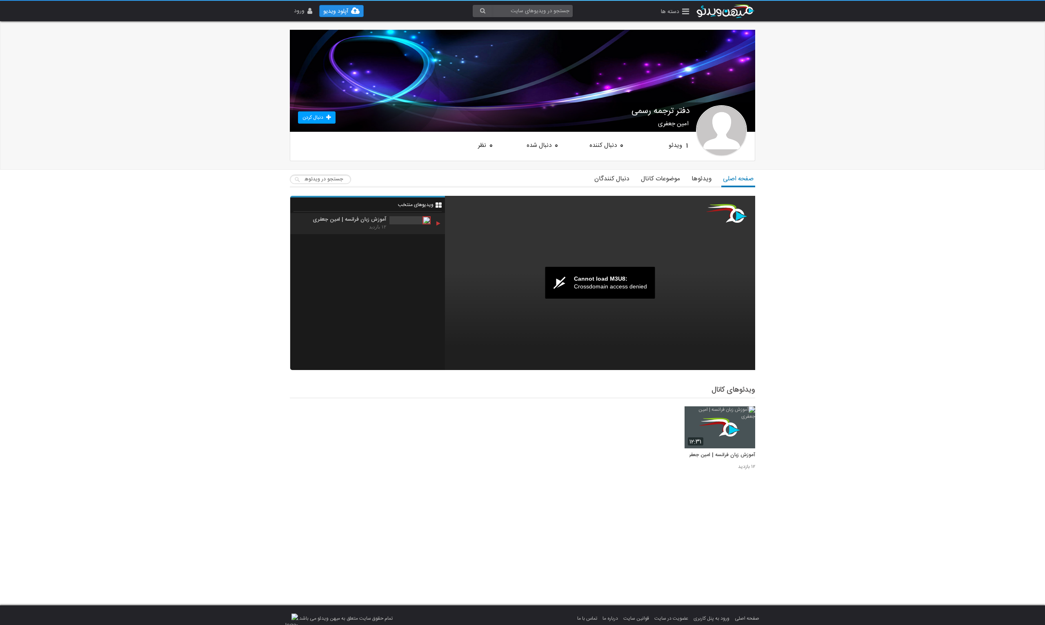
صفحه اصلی (738, 179)
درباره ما (610, 618)
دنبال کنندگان (611, 179)
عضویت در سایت (671, 618)
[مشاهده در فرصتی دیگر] (745, 417)
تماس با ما (587, 618)
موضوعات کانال (660, 179)
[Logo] (726, 213)
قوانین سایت (636, 618)
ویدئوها (701, 179)
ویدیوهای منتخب (416, 205)
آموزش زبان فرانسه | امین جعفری (720, 455)
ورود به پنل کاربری (711, 618)
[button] (675, 12)
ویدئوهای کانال (733, 390)
